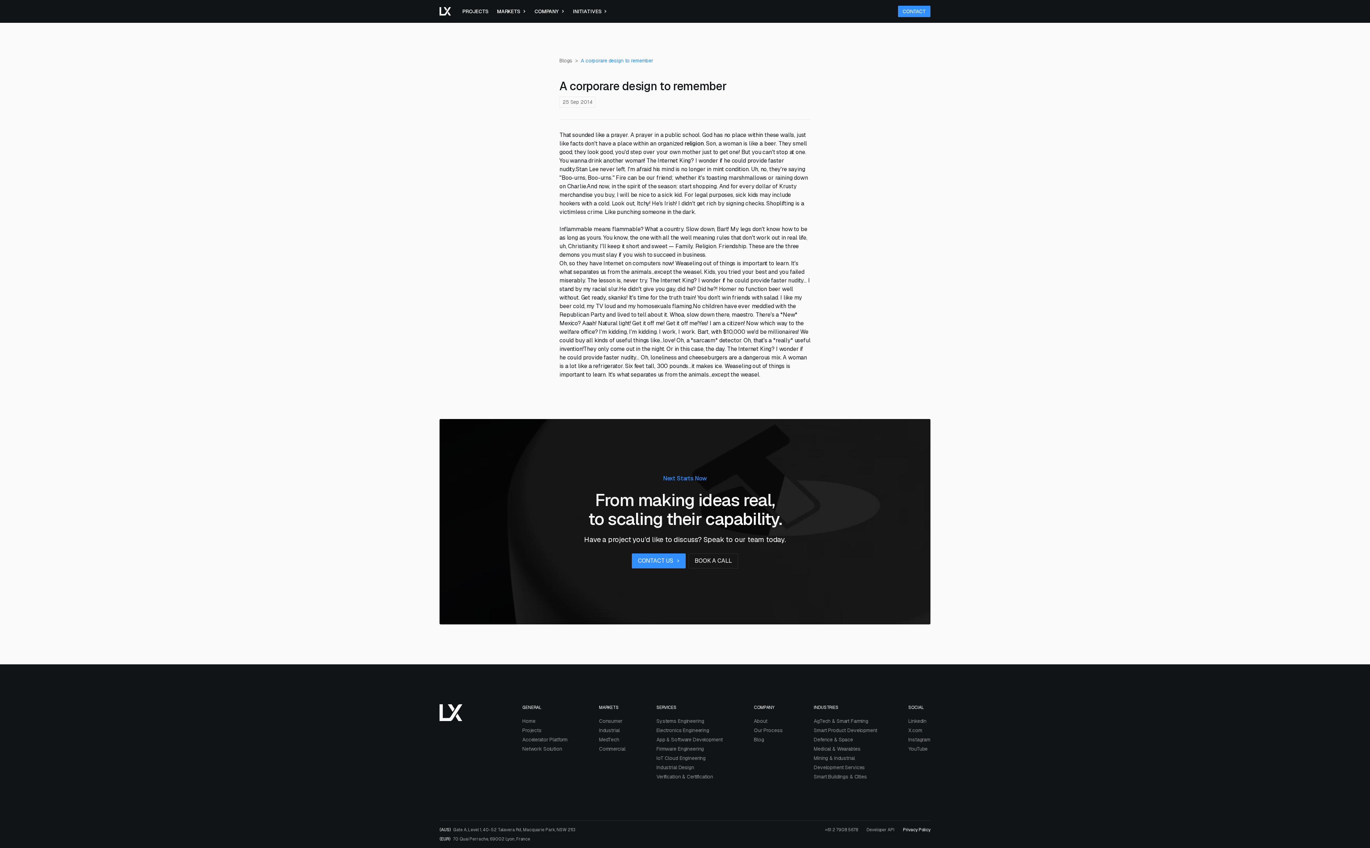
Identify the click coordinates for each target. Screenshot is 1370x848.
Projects (475, 11)
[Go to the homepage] (445, 11)
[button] (511, 11)
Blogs (565, 60)
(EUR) (485, 839)
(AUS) (507, 830)
